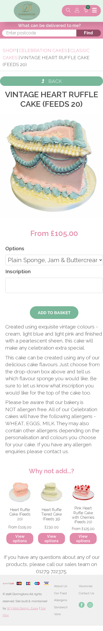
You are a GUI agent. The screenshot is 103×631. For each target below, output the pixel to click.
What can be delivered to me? (49, 25)
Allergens (60, 600)
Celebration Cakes (43, 50)
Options (14, 248)
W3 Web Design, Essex (22, 608)
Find (88, 33)
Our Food (60, 593)
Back (53, 81)
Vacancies (85, 586)
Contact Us (86, 593)
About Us (60, 586)
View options (20, 538)
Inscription (18, 271)
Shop (9, 50)
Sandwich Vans (61, 610)
